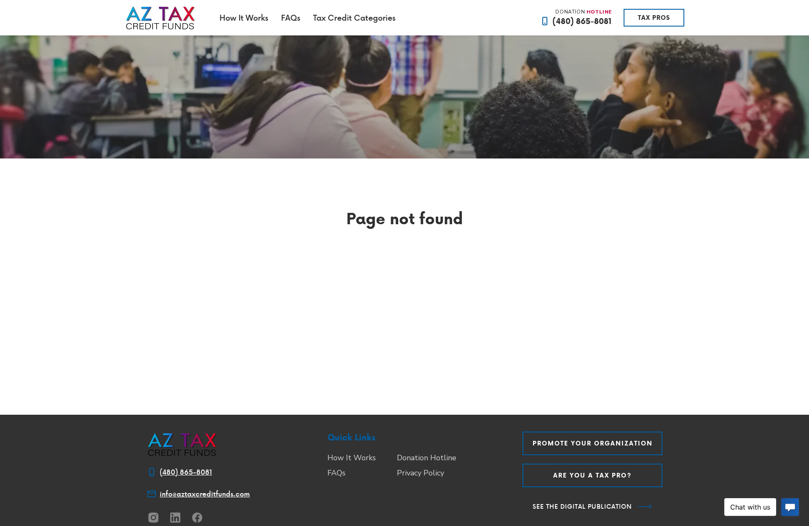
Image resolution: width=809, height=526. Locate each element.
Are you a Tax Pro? (592, 475)
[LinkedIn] (175, 517)
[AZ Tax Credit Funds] (160, 17)
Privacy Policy (420, 473)
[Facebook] (197, 517)
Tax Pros (654, 17)
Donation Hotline (426, 458)
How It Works (244, 17)
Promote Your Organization (593, 443)
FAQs (290, 17)
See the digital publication (582, 506)
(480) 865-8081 (582, 21)
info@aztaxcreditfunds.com (205, 494)
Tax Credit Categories (354, 17)
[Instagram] (153, 517)
